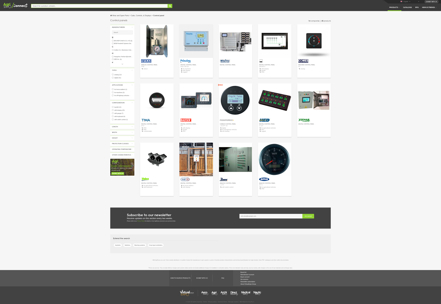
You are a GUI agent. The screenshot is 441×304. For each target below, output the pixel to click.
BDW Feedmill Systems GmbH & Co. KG (123, 43)
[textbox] (99, 6)
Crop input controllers (155, 245)
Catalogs (407, 7)
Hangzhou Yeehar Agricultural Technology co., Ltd (123, 57)
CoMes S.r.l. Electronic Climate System (123, 50)
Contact (157, 28)
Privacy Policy (140, 221)
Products (393, 7)
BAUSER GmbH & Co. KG (123, 41)
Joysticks (118, 245)
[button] (122, 27)
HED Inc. (118, 59)
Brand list (243, 272)
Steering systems (139, 245)
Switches (127, 245)
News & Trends (428, 7)
